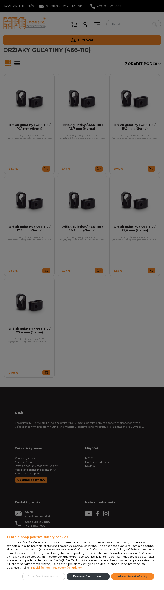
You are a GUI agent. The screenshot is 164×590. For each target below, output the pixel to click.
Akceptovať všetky (132, 576)
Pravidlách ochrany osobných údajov (56, 567)
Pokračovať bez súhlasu (44, 576)
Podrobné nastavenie (88, 576)
